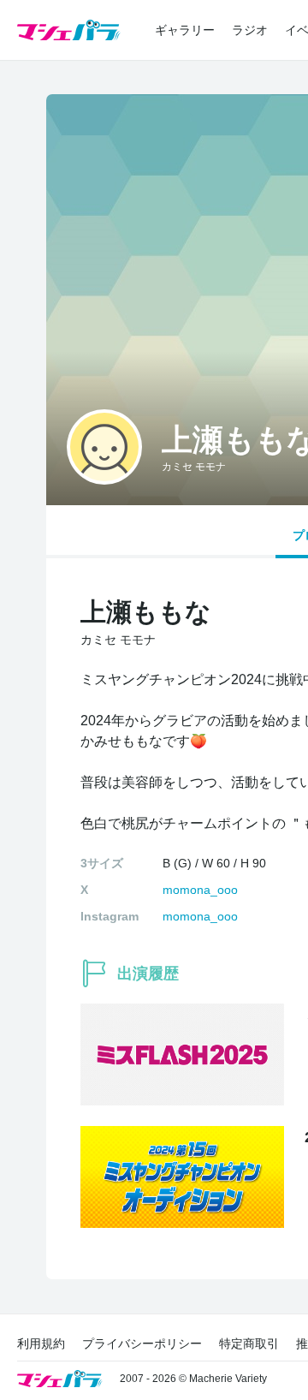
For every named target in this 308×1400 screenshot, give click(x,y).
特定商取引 (249, 1343)
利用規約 (41, 1343)
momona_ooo (200, 890)
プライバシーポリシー (142, 1343)
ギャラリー (185, 30)
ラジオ (250, 30)
